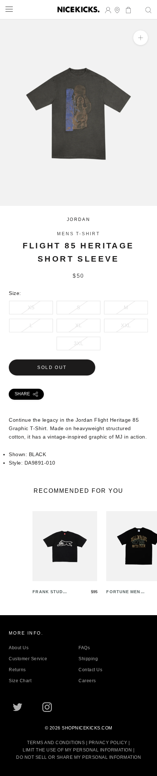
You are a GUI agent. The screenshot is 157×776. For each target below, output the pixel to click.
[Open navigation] (9, 9)
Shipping (88, 658)
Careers (87, 680)
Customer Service (28, 658)
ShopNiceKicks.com (87, 728)
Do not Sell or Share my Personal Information (78, 757)
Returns (17, 669)
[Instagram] (47, 707)
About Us (18, 647)
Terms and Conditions (56, 742)
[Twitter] (17, 707)
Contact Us (90, 669)
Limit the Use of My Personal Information (77, 750)
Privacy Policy (108, 742)
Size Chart (20, 680)
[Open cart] (126, 9)
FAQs (84, 647)
